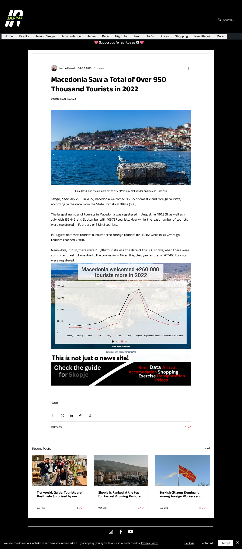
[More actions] (188, 68)
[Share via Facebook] (53, 415)
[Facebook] (120, 531)
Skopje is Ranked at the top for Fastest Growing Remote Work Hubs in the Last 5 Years (120, 494)
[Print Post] (90, 415)
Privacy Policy (149, 543)
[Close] (237, 543)
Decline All (206, 543)
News (55, 402)
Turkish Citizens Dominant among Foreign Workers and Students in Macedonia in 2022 (180, 494)
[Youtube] (130, 531)
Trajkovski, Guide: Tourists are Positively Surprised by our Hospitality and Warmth (59, 494)
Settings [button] (189, 543)
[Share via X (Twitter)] (62, 415)
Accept (226, 543)
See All (206, 447)
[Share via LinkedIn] (71, 415)
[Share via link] (80, 415)
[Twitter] (111, 531)
